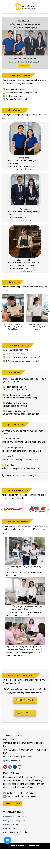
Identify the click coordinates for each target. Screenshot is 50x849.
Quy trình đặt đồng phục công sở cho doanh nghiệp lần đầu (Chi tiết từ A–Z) (24, 648)
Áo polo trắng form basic (37, 327)
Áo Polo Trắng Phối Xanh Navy (13, 327)
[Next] (47, 316)
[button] (4, 6)
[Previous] (2, 316)
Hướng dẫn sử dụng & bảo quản (16, 820)
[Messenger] (7, 840)
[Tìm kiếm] (47, 6)
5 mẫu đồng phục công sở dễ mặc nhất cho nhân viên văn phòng (24, 607)
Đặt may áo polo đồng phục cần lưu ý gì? (23, 567)
